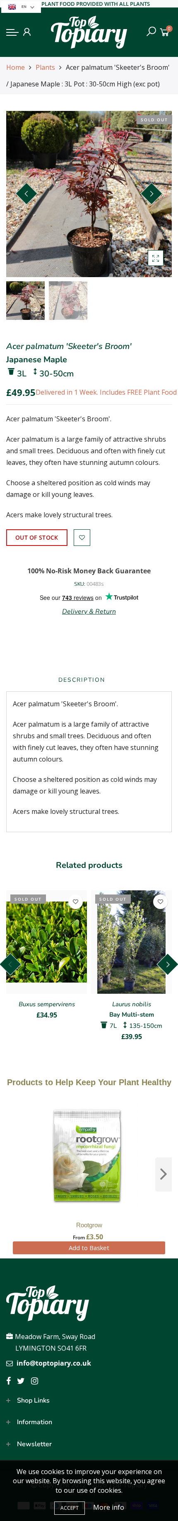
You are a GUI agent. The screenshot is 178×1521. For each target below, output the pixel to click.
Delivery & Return (89, 611)
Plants (45, 67)
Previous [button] (26, 193)
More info (108, 1507)
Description (81, 680)
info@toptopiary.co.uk (54, 1363)
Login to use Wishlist (82, 537)
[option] (89, 194)
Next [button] (151, 193)
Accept (69, 1507)
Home (15, 67)
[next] (163, 1174)
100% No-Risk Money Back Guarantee (89, 570)
